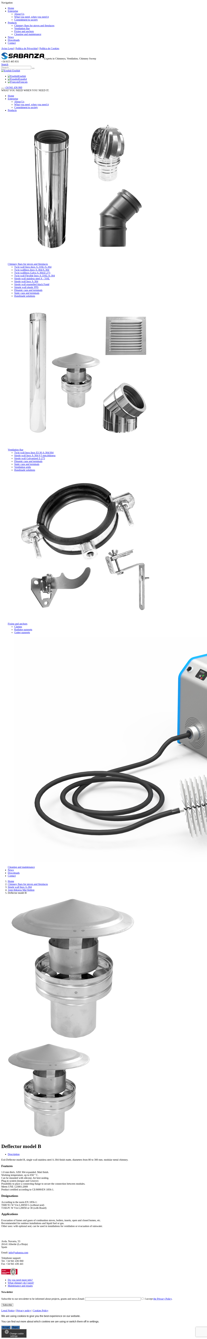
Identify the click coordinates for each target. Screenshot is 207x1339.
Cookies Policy (40, 1310)
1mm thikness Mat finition (21, 890)
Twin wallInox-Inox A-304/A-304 (31, 269)
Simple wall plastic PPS (26, 287)
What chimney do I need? (21, 1282)
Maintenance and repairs (20, 1285)
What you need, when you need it (31, 16)
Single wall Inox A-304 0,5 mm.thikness (34, 455)
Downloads (14, 40)
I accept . (158, 1298)
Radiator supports (23, 629)
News (11, 37)
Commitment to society (26, 19)
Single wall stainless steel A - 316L (32, 278)
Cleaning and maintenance (27, 34)
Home (11, 8)
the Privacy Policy (162, 1298)
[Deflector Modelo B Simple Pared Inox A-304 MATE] (49, 1138)
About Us (19, 14)
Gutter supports (22, 632)
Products (12, 22)
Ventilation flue (22, 28)
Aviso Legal (7, 48)
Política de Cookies (49, 48)
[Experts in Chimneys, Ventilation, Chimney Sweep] (22, 58)
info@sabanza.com (18, 1252)
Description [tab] (14, 1154)
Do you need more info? (20, 1280)
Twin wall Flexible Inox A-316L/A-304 (34, 275)
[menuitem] (17, 76)
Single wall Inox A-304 (26, 281)
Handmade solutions (24, 296)
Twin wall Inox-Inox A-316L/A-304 (32, 267)
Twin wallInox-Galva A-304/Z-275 (32, 272)
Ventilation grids (22, 467)
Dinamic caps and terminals (28, 290)
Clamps (18, 626)
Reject (15, 1327)
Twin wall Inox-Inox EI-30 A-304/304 (34, 452)
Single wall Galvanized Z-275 (29, 458)
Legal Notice (8, 1310)
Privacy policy (23, 1310)
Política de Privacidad (27, 48)
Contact (12, 43)
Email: (81, 1298)
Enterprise (13, 11)
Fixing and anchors (24, 31)
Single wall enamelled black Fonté (31, 284)
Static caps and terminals (26, 293)
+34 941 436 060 (13, 87)
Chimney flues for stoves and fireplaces (34, 25)
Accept (6, 1327)
